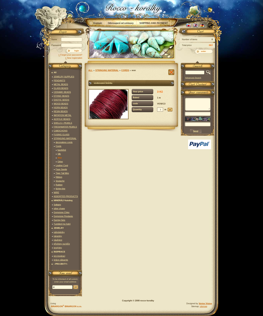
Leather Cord (62, 165)
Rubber (59, 185)
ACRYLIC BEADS (62, 119)
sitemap (203, 306)
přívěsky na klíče (62, 244)
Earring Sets (59, 220)
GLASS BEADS (61, 88)
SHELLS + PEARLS (63, 123)
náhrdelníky (59, 232)
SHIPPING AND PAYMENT (153, 23)
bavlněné (62, 150)
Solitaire (57, 204)
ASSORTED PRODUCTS (66, 196)
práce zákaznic (61, 260)
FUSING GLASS (61, 134)
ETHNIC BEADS (61, 96)
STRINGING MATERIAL (107, 70)
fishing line (60, 188)
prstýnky (58, 248)
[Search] (207, 72)
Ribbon (59, 177)
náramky (58, 236)
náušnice (58, 240)
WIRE (56, 192)
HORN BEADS (61, 107)
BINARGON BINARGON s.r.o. (66, 306)
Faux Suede (61, 169)
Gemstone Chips (62, 212)
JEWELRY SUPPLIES (64, 76)
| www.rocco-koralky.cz (131, 9)
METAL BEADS (61, 84)
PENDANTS (59, 80)
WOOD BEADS (61, 104)
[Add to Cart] (170, 110)
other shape (59, 208)
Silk (59, 154)
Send (75, 287)
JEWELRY (59, 228)
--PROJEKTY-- (61, 264)
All (90, 70)
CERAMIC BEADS (62, 92)
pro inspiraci (59, 256)
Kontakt (97, 23)
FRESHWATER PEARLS (65, 127)
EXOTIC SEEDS (61, 100)
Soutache (60, 181)
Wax (134, 70)
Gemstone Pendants (63, 216)
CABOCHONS (60, 131)
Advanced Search (193, 78)
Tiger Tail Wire (62, 173)
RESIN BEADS (61, 111)
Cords (125, 70)
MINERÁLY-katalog (63, 200)
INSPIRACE (59, 252)
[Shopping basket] (196, 32)
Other (60, 161)
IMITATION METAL (62, 115)
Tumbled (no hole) (62, 224)
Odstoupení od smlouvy (121, 23)
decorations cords (64, 142)
